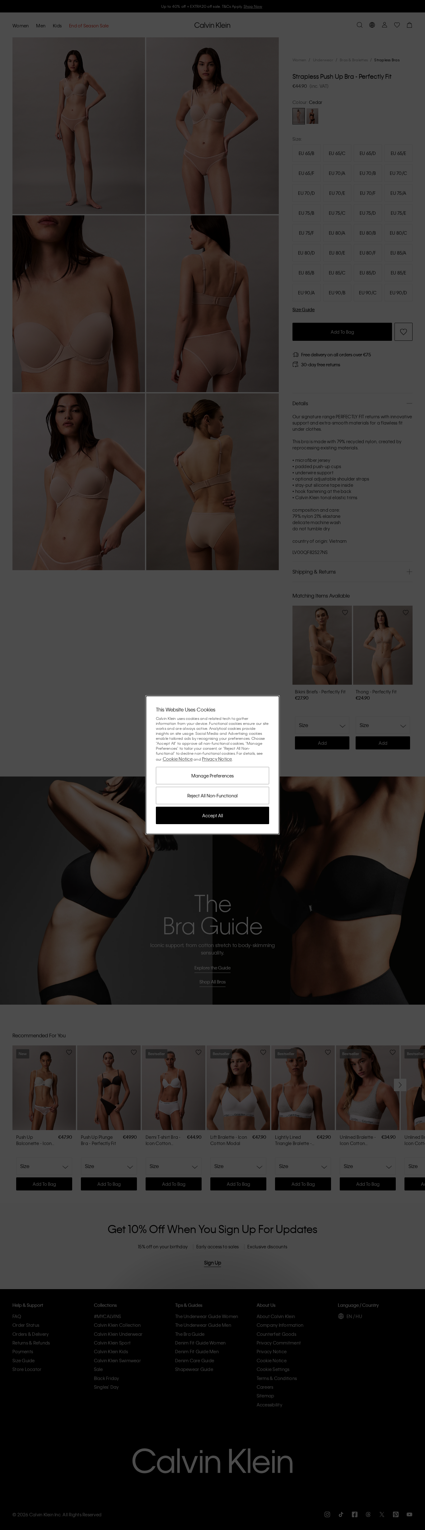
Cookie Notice (178, 759)
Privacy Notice (217, 759)
